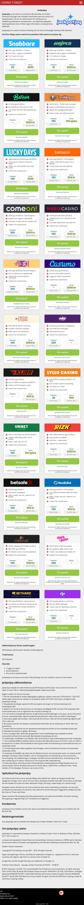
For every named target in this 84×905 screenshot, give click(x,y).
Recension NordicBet (62, 524)
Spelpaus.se (26, 86)
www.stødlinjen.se (18, 86)
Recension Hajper (62, 82)
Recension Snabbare (21, 82)
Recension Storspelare (21, 578)
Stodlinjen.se (5, 894)
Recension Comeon (21, 247)
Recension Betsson (62, 192)
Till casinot (21, 77)
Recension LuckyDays (21, 194)
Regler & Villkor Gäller (21, 85)
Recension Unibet (21, 468)
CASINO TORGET (12, 2)
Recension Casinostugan (21, 357)
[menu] (81, 2)
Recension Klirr (21, 411)
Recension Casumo (62, 302)
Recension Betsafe (21, 523)
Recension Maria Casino (62, 249)
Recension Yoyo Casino (21, 304)
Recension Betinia (21, 137)
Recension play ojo (62, 633)
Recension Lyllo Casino (62, 412)
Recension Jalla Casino (62, 357)
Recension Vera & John (62, 578)
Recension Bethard (21, 634)
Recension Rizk (62, 466)
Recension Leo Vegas (62, 136)
